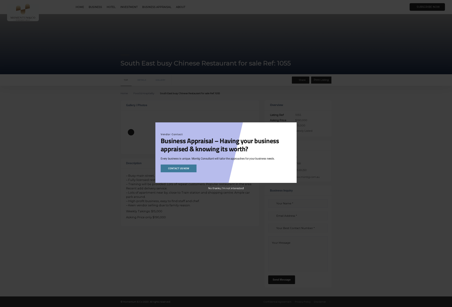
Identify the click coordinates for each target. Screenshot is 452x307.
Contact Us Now (178, 168)
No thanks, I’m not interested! (226, 188)
